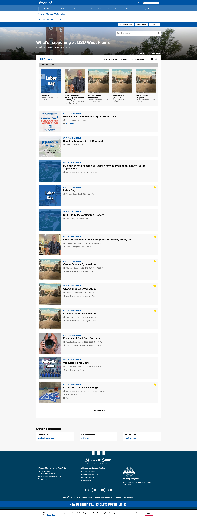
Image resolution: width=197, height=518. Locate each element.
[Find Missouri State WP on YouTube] (110, 490)
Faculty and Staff (96, 9)
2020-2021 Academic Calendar (103, 497)
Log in (134, 2)
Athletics (128, 9)
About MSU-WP (44, 9)
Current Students (79, 9)
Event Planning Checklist (84, 497)
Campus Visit (146, 9)
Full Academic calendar (126, 24)
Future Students (61, 9)
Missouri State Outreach (88, 477)
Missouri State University (88, 472)
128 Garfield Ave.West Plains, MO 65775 (48, 473)
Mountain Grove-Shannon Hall (89, 474)
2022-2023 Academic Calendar (124, 497)
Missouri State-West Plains (46, 20)
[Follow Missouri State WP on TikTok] (102, 490)
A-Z (139, 2)
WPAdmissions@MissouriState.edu (51, 476)
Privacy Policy (51, 515)
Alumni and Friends (114, 9)
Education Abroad (86, 480)
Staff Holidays (154, 24)
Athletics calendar (141, 24)
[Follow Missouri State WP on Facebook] (86, 490)
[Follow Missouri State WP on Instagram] (94, 490)
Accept (149, 514)
